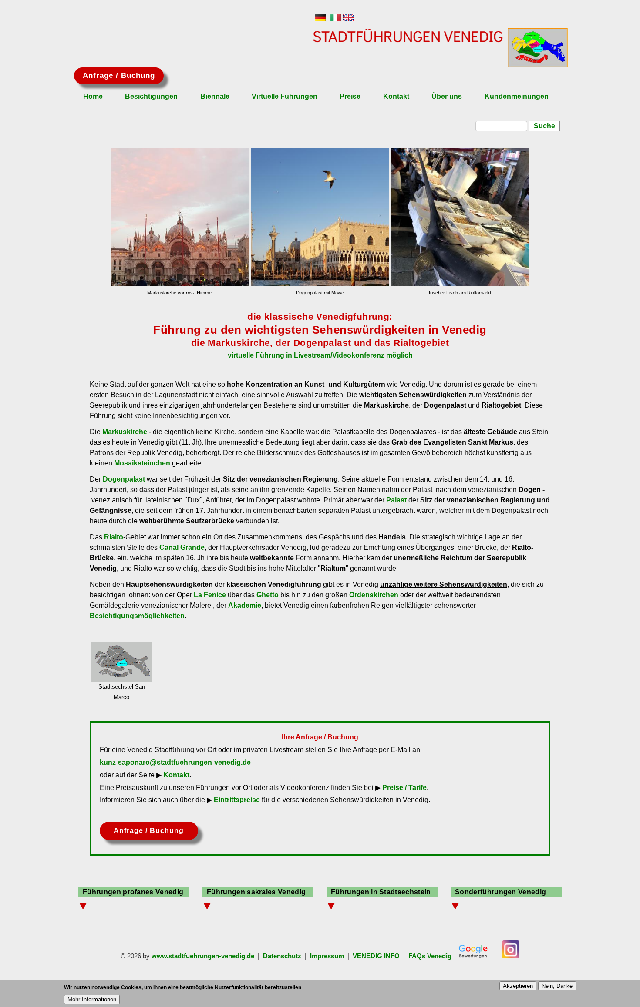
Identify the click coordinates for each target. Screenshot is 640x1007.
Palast (396, 500)
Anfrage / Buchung (119, 75)
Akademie (244, 605)
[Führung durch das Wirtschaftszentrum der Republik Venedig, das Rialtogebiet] (460, 217)
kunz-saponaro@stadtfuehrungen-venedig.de (175, 762)
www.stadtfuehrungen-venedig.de (203, 956)
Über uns (446, 96)
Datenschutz (282, 956)
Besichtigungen (151, 96)
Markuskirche (124, 431)
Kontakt (396, 96)
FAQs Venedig (429, 956)
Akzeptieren (518, 986)
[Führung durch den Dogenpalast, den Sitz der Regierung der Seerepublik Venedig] (320, 217)
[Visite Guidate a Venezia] (335, 19)
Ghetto (267, 595)
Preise (350, 96)
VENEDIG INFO (376, 956)
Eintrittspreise (237, 799)
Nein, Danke (557, 986)
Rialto (113, 537)
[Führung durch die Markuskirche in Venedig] (180, 217)
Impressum (327, 956)
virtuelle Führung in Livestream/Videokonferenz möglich (320, 355)
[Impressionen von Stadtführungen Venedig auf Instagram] (510, 956)
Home (93, 96)
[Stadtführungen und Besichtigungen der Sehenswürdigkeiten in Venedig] (320, 19)
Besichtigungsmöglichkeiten (137, 615)
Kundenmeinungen (517, 96)
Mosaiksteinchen (142, 463)
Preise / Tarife (404, 787)
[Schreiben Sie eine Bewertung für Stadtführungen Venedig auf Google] (473, 956)
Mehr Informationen (91, 999)
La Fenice (210, 595)
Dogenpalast (124, 479)
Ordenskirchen (373, 595)
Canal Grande (182, 547)
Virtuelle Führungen (284, 96)
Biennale (214, 96)
